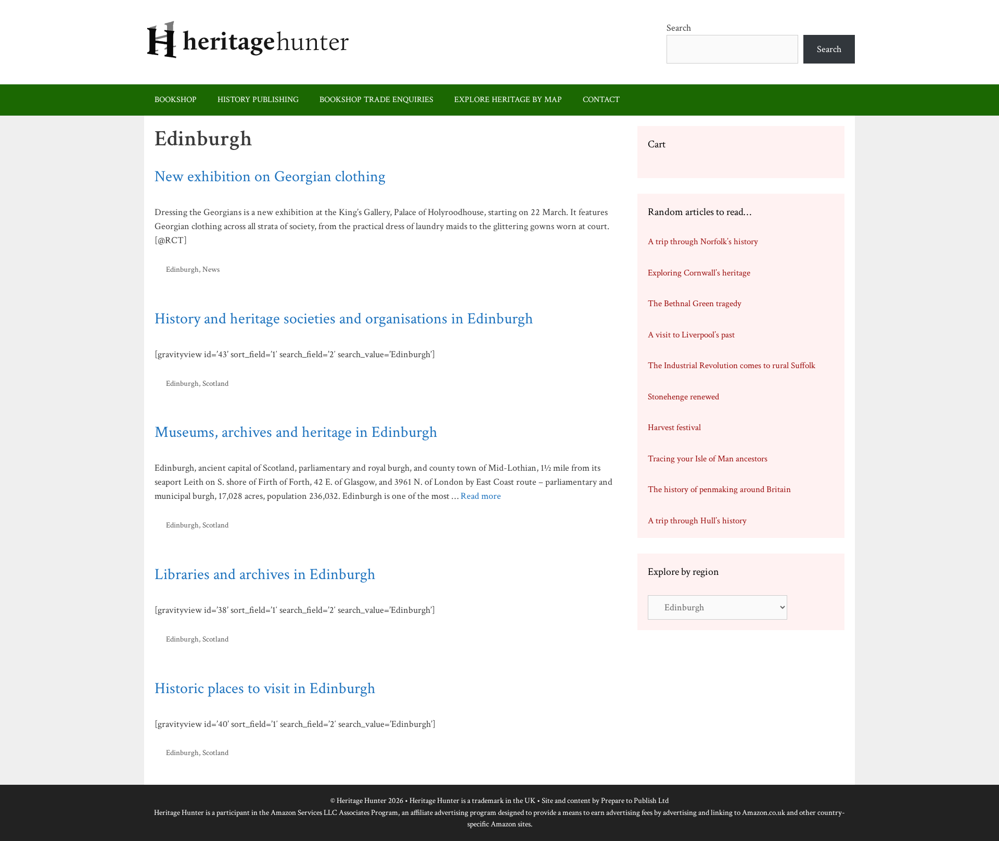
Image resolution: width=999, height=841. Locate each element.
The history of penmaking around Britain (719, 489)
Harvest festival (674, 427)
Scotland (215, 383)
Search (679, 28)
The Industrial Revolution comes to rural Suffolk (731, 365)
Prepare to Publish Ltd (635, 801)
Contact (601, 99)
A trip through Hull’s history (697, 520)
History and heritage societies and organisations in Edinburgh (344, 319)
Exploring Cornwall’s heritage (699, 273)
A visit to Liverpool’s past (691, 335)
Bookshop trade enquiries (376, 99)
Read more (480, 496)
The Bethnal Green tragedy (694, 303)
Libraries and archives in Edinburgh (265, 574)
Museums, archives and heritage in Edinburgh (296, 432)
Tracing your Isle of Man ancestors (707, 459)
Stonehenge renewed (683, 397)
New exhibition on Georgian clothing (270, 177)
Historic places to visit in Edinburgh (265, 689)
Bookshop (176, 99)
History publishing (258, 99)
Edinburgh (182, 269)
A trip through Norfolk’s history (703, 241)
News (211, 269)
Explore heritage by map (508, 99)
